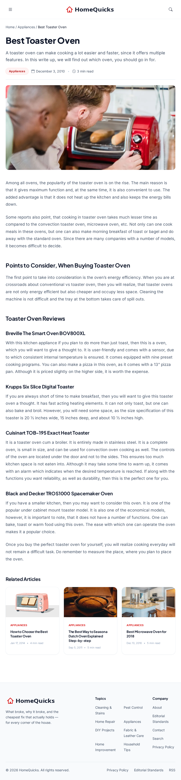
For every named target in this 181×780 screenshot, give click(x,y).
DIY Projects (104, 730)
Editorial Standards (148, 770)
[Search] (170, 9)
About (157, 707)
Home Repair (105, 722)
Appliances (26, 27)
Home (10, 27)
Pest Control (133, 707)
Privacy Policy (163, 747)
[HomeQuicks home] (90, 9)
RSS (172, 770)
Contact (158, 730)
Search (157, 738)
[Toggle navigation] (10, 9)
